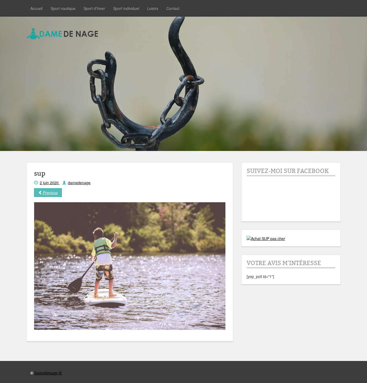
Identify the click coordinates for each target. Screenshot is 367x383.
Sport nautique (63, 8)
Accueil (36, 8)
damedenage (79, 182)
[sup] (129, 265)
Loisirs (152, 8)
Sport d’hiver (94, 8)
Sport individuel (126, 8)
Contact (172, 8)
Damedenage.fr (48, 373)
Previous (50, 192)
